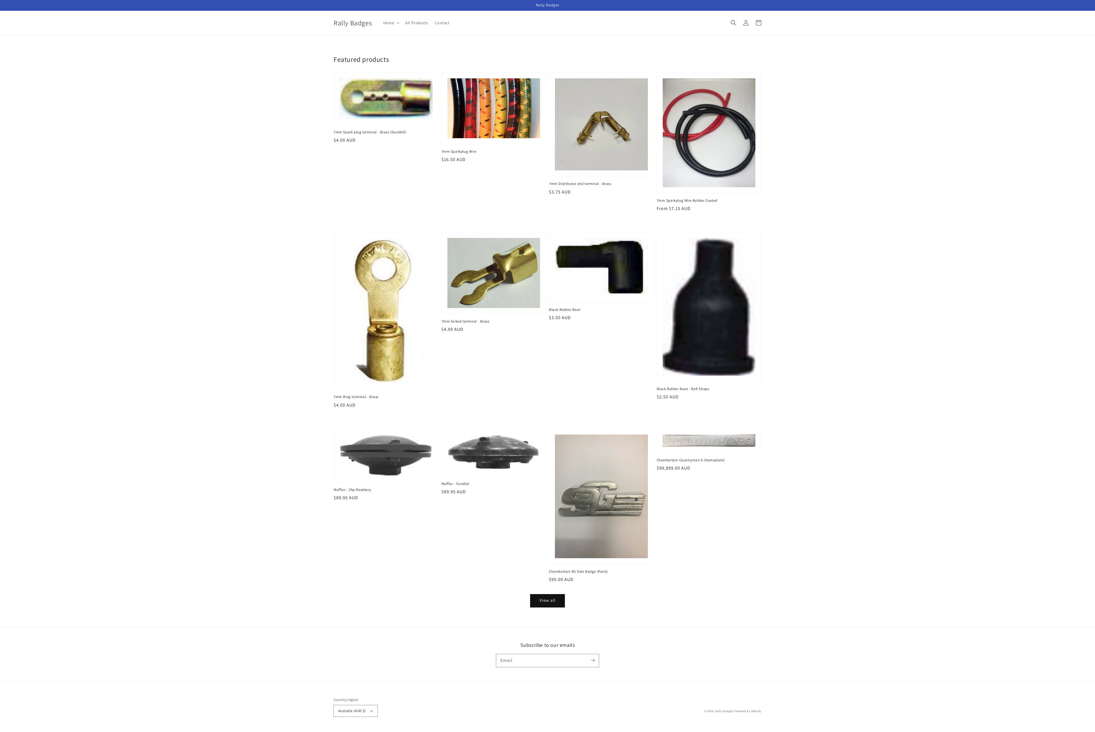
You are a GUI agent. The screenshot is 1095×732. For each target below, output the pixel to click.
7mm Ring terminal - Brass (356, 396)
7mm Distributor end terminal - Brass (580, 183)
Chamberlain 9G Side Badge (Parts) (578, 571)
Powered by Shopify (747, 711)
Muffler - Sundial (455, 483)
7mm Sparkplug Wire (458, 151)
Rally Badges (724, 711)
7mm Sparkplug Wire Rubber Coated (687, 200)
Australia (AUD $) (352, 710)
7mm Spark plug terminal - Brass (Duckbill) (370, 132)
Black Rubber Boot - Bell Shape (683, 388)
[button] (733, 23)
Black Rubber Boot (564, 309)
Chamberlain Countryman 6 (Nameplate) (691, 460)
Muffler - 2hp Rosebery (352, 489)
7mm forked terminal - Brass (465, 321)
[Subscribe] (592, 660)
